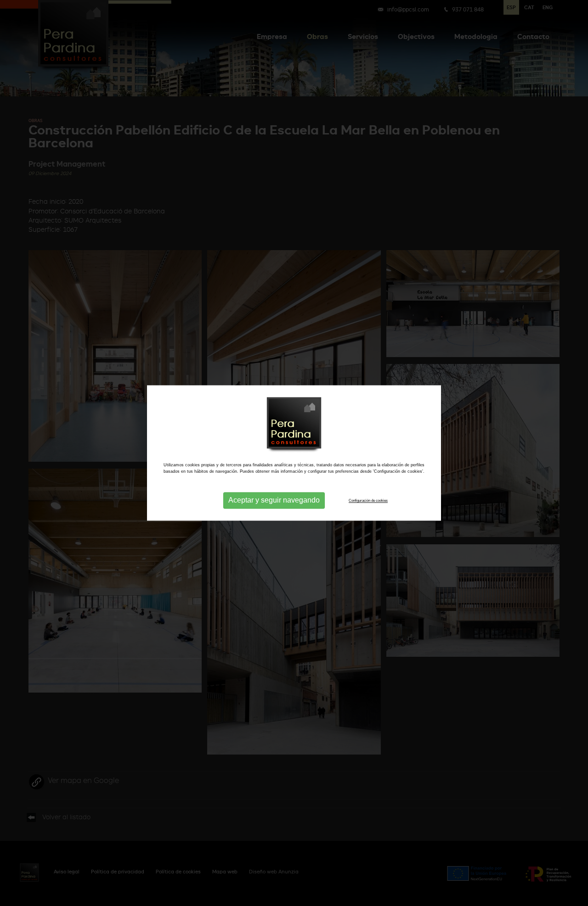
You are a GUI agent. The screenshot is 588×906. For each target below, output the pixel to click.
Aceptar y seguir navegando (274, 500)
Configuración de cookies (368, 500)
